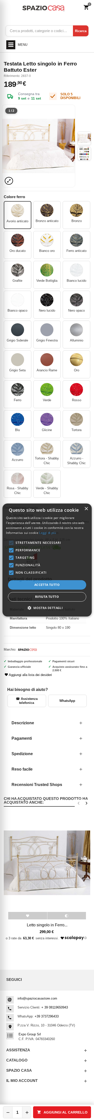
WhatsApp (67, 701)
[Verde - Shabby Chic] (46, 478)
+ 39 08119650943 (54, 1007)
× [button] (86, 509)
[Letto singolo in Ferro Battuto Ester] (47, 863)
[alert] (46, 560)
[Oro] (76, 359)
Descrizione (23, 723)
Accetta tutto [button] (47, 585)
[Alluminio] (76, 329)
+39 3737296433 (47, 1016)
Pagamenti (22, 738)
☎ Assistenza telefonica (27, 701)
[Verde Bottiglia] (46, 270)
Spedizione (22, 754)
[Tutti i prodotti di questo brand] (27, 649)
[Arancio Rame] (46, 359)
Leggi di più (47, 533)
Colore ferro (15, 197)
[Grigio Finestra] (46, 329)
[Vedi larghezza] (9, 181)
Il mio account (22, 1080)
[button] (47, 607)
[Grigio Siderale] (17, 329)
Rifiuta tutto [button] (47, 597)
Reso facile (22, 769)
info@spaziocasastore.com (37, 998)
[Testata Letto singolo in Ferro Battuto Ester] (38, 146)
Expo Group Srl (30, 1034)
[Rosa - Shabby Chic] (17, 478)
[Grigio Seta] (17, 359)
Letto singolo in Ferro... (47, 925)
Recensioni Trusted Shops (37, 785)
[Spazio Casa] (43, 7)
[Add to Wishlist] (27, 915)
